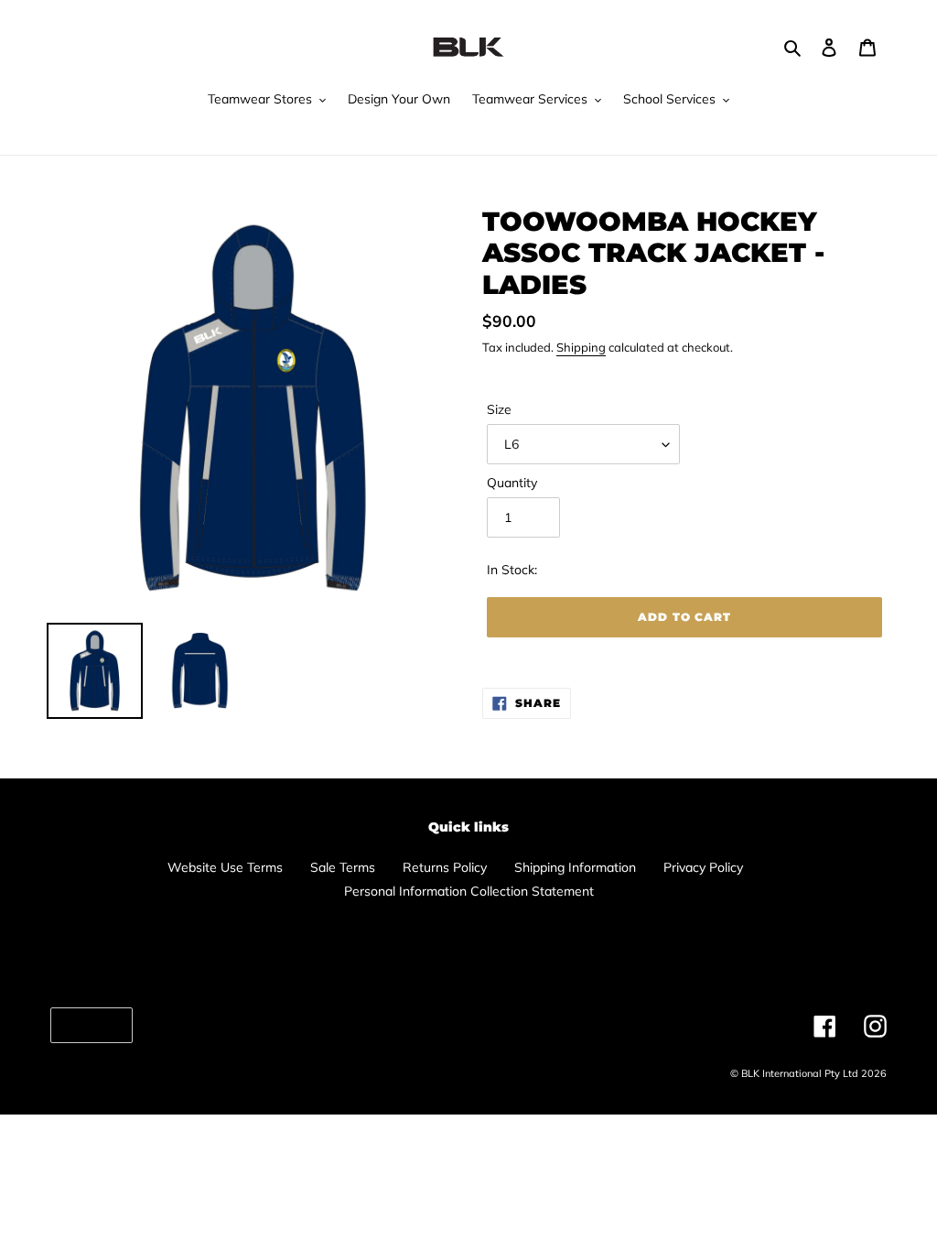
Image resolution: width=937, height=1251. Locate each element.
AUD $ (87, 1025)
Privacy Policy (703, 867)
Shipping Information (575, 867)
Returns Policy (445, 867)
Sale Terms (342, 867)
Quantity (512, 482)
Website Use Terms (225, 867)
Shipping (581, 347)
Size (499, 409)
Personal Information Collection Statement (469, 891)
